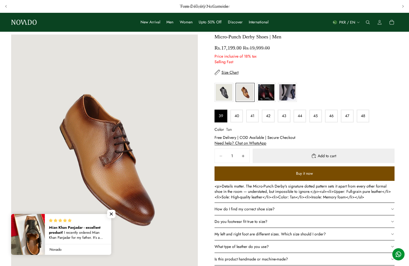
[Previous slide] (6, 6)
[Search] (368, 22)
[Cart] (392, 22)
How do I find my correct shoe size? (245, 209)
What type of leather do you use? (242, 246)
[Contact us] (398, 254)
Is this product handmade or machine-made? (251, 259)
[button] (111, 214)
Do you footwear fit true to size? (241, 221)
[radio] (224, 92)
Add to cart (327, 156)
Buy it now (304, 173)
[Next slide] (403, 6)
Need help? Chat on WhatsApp (240, 143)
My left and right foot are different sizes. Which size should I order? (271, 234)
